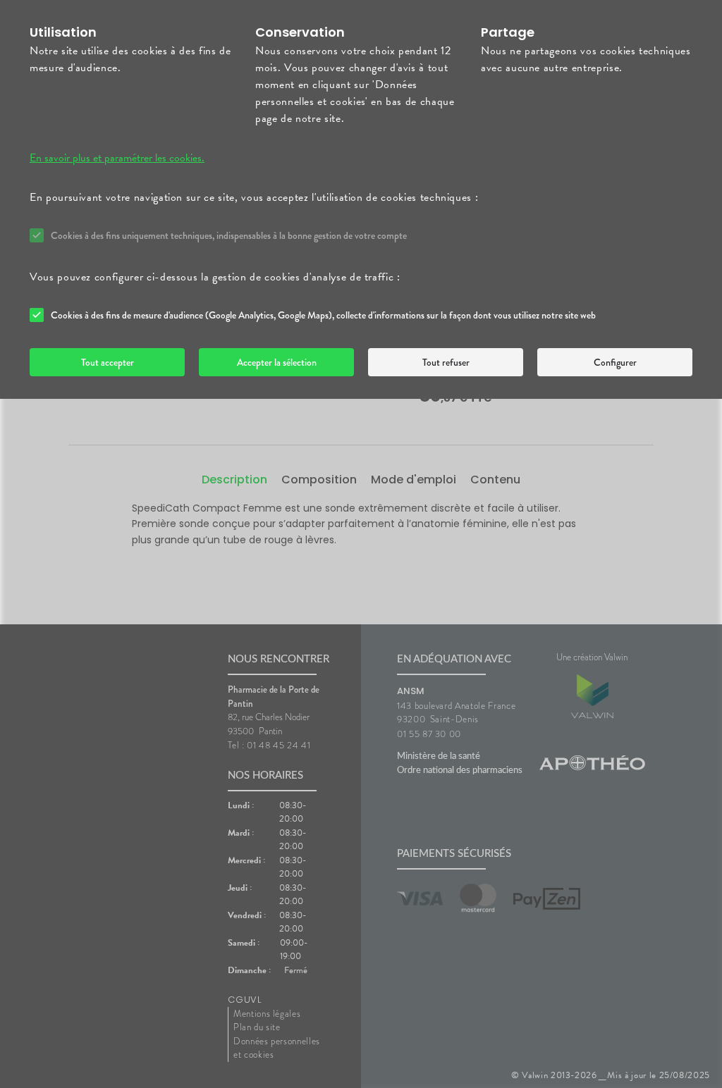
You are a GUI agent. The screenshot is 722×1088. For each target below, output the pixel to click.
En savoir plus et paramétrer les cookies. (117, 157)
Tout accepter (107, 362)
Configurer (615, 362)
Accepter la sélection (277, 362)
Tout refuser (446, 362)
